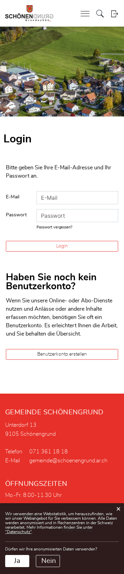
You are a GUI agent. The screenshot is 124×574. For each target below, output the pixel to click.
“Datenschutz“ (18, 532)
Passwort (16, 215)
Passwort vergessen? (54, 227)
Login (114, 13)
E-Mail (12, 197)
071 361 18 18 (48, 451)
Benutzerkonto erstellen (62, 354)
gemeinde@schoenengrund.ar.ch (68, 460)
